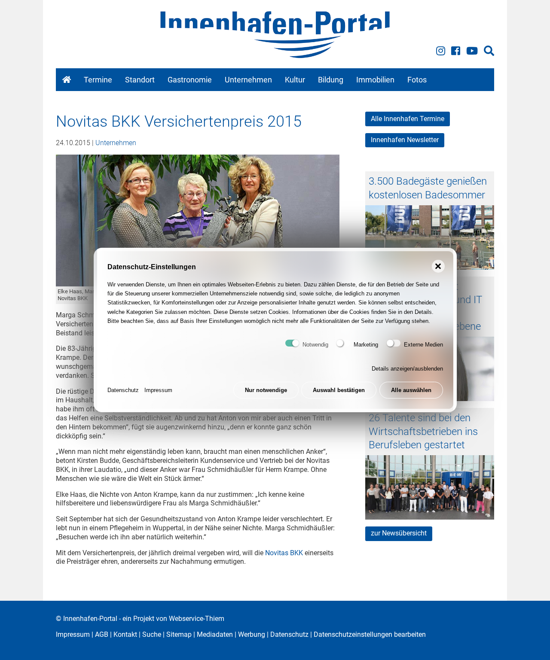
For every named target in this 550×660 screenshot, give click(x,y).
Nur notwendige (266, 390)
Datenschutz (123, 390)
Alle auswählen (411, 390)
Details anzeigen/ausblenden (407, 368)
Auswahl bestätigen (339, 390)
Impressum (158, 390)
